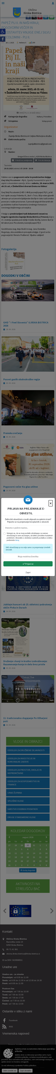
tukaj (17, 540)
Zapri (28, 572)
